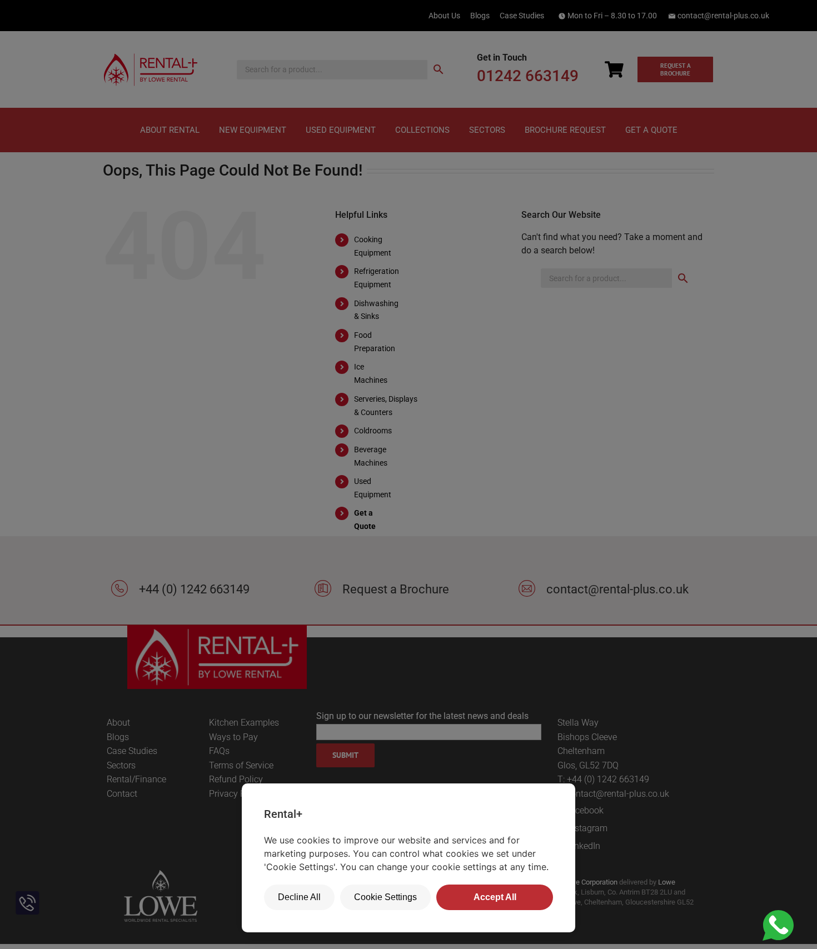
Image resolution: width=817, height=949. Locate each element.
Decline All (299, 897)
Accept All (495, 897)
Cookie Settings (385, 897)
